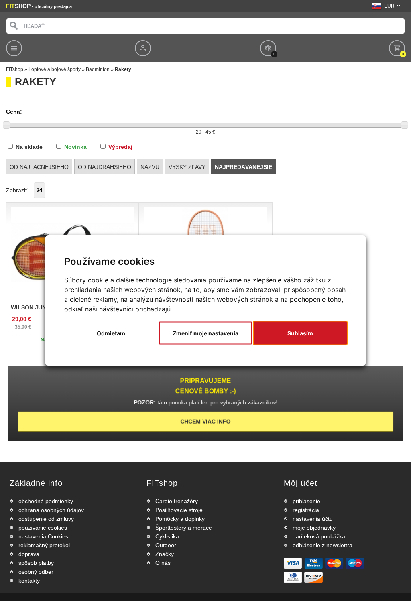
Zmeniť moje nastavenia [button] (205, 333)
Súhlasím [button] (300, 333)
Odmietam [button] (111, 333)
